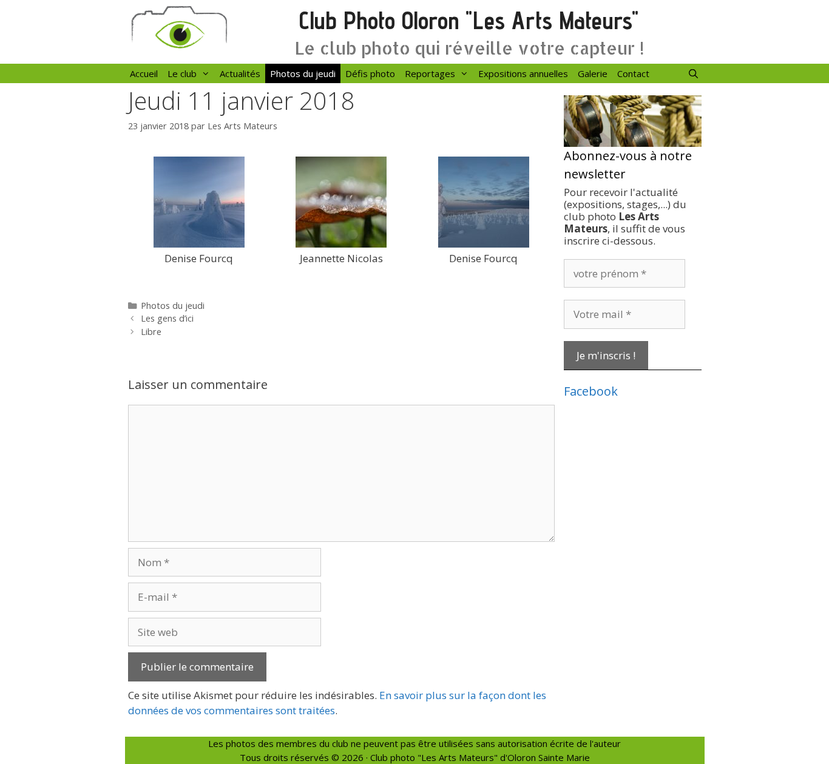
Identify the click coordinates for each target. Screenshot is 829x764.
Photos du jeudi (303, 73)
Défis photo (370, 73)
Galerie (592, 73)
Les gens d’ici (167, 318)
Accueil (144, 73)
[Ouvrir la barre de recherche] (693, 73)
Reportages (430, 73)
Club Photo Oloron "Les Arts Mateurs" (468, 20)
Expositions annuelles (523, 73)
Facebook (591, 391)
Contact (633, 73)
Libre (151, 331)
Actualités (240, 73)
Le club (182, 73)
